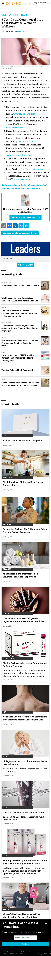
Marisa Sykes (22, 31)
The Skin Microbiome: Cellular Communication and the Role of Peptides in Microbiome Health (20, 313)
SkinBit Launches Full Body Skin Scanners (20, 285)
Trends (3, 295)
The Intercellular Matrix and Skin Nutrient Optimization (23, 483)
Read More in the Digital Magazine (25, 217)
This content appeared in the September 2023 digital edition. (25, 210)
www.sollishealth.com (24, 114)
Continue (25, 944)
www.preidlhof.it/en (33, 169)
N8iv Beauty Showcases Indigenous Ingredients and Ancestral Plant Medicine (23, 620)
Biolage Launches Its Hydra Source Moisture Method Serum (25, 763)
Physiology (8, 477)
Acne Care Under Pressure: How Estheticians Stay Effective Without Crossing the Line (25, 718)
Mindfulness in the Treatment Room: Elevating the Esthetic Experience (21, 575)
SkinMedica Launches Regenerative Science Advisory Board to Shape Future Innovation (19, 328)
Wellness (13, 15)
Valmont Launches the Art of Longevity (22, 440)
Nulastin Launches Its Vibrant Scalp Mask (23, 812)
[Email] (3, 225)
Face (5, 436)
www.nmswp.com (15, 127)
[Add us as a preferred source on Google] (26, 225)
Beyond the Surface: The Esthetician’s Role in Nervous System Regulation (25, 530)
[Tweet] (21, 225)
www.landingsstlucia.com (19, 155)
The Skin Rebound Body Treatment (17, 370)
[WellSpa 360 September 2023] (25, 200)
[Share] (9, 225)
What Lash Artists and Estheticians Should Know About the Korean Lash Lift (19, 299)
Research (4, 307)
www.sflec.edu (26, 141)
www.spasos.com (22, 179)
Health (24, 15)
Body (3, 352)
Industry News (6, 282)
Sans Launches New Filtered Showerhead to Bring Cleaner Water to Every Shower (20, 384)
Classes (4, 337)
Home (3, 15)
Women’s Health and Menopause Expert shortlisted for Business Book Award (22, 915)
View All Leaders (25, 264)
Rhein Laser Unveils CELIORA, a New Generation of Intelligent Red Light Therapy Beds (17, 358)
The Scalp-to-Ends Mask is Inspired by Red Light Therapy (23, 818)
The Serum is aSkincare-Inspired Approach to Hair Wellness (25, 770)
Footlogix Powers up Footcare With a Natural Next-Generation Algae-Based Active (25, 862)
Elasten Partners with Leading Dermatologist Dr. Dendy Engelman (25, 664)
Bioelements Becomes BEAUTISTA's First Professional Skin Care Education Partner (20, 343)
